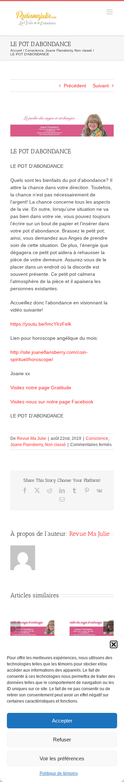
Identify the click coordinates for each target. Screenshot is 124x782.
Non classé (55, 444)
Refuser (62, 739)
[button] (113, 644)
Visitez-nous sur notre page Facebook (51, 401)
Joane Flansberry (26, 444)
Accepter (62, 721)
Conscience (97, 438)
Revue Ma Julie (31, 438)
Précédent (75, 85)
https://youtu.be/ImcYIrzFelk (40, 324)
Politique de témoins (59, 773)
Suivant (101, 85)
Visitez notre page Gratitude (40, 387)
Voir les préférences (62, 758)
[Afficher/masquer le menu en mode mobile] (110, 11)
